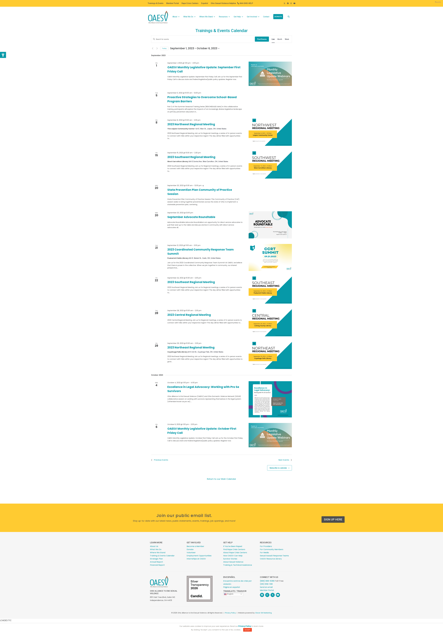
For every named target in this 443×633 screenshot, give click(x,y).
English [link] (230, 594)
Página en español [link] (231, 587)
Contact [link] (266, 17)
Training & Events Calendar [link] (162, 555)
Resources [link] (223, 17)
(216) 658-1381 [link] (266, 584)
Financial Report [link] (157, 565)
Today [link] (164, 48)
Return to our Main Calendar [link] (221, 479)
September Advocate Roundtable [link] (191, 217)
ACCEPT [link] (247, 630)
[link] (3, 55)
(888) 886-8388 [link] (267, 581)
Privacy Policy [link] (230, 613)
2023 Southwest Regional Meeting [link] (191, 157)
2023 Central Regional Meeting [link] (189, 315)
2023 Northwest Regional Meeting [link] (191, 124)
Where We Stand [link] (206, 17)
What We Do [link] (188, 17)
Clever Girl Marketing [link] (263, 613)
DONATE (278, 16)
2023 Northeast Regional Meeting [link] (191, 347)
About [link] (174, 17)
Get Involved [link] (252, 17)
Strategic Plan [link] (156, 558)
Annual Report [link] (156, 562)
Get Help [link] (237, 17)
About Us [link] (154, 546)
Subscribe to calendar (278, 468)
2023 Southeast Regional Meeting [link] (191, 282)
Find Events (262, 39)
